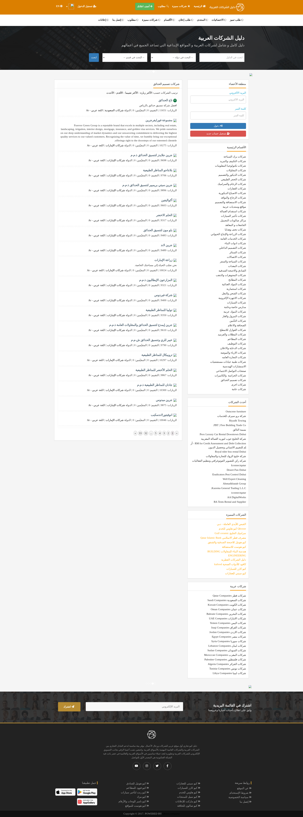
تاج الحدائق (165, 100)
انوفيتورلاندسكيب (161, 415)
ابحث (94, 57)
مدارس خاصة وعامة (235, 307)
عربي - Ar (91, 110)
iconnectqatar (238, 492)
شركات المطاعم (237, 339)
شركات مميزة (179, 6)
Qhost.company (171, 813)
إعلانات (102, 19)
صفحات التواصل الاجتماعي (231, 371)
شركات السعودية (114, 110)
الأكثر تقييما (131, 92)
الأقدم (119, 92)
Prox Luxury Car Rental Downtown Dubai (223, 434)
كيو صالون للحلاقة (187, 805)
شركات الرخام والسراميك (232, 184)
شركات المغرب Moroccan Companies (225, 655)
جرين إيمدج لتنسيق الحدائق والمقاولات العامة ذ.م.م (140, 325)
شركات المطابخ (237, 279)
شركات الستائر (237, 252)
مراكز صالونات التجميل (233, 220)
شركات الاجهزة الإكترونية (232, 298)
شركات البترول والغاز (234, 316)
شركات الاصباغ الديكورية (232, 193)
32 (145, 433)
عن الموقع (243, 788)
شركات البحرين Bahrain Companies (226, 613)
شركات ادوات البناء (235, 243)
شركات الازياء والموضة (233, 352)
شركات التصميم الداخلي (232, 247)
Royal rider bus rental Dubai (230, 451)
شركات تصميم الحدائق (233, 380)
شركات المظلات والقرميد (232, 334)
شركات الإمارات (115, 145)
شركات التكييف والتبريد (233, 161)
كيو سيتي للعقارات (187, 783)
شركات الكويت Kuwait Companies (227, 604)
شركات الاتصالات (236, 257)
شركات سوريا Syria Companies (228, 641)
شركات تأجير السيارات (233, 216)
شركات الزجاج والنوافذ (233, 197)
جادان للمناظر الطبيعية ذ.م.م (154, 385)
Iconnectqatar (238, 465)
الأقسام (168, 19)
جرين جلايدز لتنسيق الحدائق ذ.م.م (151, 155)
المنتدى (201, 19)
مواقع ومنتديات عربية (234, 206)
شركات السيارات (236, 302)
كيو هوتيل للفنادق (136, 783)
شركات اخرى (238, 384)
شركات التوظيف (236, 343)
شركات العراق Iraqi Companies (228, 627)
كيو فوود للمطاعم (136, 787)
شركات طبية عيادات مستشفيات (228, 361)
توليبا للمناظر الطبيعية (159, 310)
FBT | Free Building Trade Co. (229, 425)
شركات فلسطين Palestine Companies (225, 659)
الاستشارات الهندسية (234, 366)
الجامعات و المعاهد (235, 225)
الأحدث (110, 92)
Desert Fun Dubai (236, 469)
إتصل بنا (117, 19)
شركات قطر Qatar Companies (229, 595)
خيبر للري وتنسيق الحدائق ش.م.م (151, 340)
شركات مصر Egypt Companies (229, 636)
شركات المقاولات (236, 170)
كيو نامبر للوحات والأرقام (133, 801)
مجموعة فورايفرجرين (159, 120)
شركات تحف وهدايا (235, 229)
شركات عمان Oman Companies (228, 609)
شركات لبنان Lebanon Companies (227, 645)
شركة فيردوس (163, 295)
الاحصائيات (218, 19)
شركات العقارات (237, 188)
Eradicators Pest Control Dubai (229, 474)
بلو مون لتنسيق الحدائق (157, 230)
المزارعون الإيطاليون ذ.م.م (155, 280)
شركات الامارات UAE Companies (227, 618)
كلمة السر (240, 108)
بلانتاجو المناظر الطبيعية (157, 170)
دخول (217, 126)
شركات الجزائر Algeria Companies (227, 664)
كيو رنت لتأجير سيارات (134, 792)
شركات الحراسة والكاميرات (230, 375)
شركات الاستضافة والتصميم (230, 202)
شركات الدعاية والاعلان (233, 348)
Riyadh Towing (237, 420)
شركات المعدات (237, 266)
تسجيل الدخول (85, 6)
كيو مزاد (142, 796)
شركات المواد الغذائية (234, 284)
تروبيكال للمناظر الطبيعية (157, 355)
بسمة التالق (239, 429)
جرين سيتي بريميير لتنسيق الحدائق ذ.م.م (147, 185)
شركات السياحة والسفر (233, 261)
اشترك (67, 706)
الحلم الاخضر (164, 215)
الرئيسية (198, 6)
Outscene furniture (236, 411)
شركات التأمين (238, 320)
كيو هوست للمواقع (136, 805)
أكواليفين (166, 200)
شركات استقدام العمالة (233, 211)
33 (140, 433)
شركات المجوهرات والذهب (231, 275)
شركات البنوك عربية (235, 311)
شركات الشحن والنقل (234, 293)
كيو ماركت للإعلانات (186, 801)
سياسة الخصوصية (238, 797)
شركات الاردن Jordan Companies (227, 632)
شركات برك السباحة (235, 156)
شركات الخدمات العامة (233, 238)
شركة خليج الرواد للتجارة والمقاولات (226, 456)
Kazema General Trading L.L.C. (228, 488)
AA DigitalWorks (236, 497)
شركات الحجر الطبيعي (233, 179)
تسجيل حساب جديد (216, 133)
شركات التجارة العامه (234, 357)
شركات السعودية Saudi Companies (226, 600)
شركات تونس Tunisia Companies (227, 668)
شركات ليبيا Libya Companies (229, 673)
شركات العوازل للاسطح (233, 330)
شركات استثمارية (236, 288)
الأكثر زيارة (146, 92)
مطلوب (162, 6)
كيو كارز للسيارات (188, 787)
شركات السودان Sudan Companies (226, 650)
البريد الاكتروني (237, 92)
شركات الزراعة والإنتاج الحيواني (228, 234)
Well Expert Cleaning (234, 479)
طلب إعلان (185, 19)
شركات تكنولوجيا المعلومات (230, 165)
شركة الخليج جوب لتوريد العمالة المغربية (223, 438)
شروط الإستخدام (239, 792)
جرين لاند (166, 245)
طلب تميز (235, 19)
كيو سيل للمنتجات (187, 796)
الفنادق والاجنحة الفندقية (232, 270)
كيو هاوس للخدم (188, 792)
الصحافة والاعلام (237, 325)
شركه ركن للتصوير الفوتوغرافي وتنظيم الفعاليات (219, 460)
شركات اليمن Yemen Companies (228, 623)
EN (58, 6)
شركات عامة (239, 389)
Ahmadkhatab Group (234, 483)
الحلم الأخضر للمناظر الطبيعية (154, 370)
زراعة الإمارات (163, 260)
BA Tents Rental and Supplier (230, 501)
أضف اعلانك (143, 6)
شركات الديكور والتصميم (232, 174)
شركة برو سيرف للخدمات (231, 416)
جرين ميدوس (164, 400)
